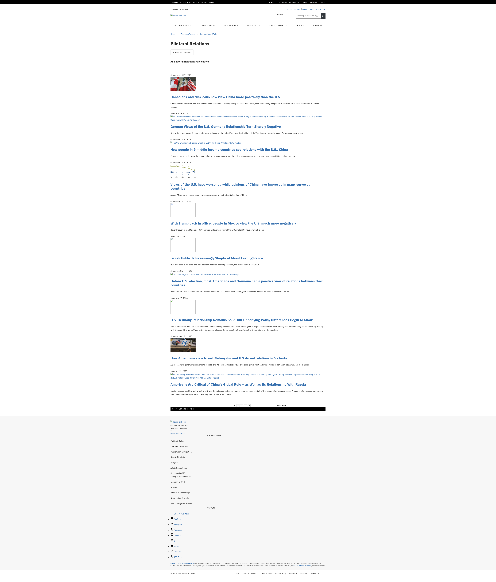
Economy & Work (178, 482)
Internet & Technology (180, 492)
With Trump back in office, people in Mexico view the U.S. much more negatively (233, 223)
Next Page (283, 405)
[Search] (323, 16)
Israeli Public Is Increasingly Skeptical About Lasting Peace (217, 258)
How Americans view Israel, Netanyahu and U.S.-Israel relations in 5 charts (229, 358)
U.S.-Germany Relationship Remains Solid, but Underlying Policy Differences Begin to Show (242, 320)
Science (174, 487)
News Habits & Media (180, 498)
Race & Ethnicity (178, 457)
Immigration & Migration (181, 451)
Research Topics (183, 25)
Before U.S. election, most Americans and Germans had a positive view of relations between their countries (247, 283)
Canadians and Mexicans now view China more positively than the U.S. (226, 97)
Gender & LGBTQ (178, 473)
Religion (174, 462)
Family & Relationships (181, 476)
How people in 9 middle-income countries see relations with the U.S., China (229, 149)
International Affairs (179, 446)
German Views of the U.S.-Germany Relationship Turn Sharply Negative (226, 126)
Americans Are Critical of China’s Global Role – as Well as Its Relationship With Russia (238, 384)
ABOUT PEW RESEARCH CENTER (182, 563)
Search (280, 14)
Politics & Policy (177, 441)
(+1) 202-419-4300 (178, 433)
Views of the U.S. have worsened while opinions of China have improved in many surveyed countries (240, 186)
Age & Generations (179, 468)
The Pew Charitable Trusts (302, 566)
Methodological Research (181, 503)
